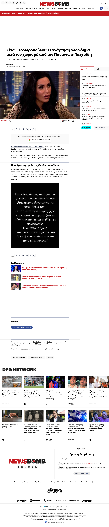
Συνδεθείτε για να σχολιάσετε (22, 327)
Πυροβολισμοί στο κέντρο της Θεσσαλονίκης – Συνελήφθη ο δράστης (94, 86)
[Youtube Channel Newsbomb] (20, 2)
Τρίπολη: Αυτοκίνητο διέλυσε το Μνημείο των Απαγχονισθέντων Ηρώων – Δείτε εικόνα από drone (94, 77)
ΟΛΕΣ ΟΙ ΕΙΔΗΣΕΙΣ (19, 8)
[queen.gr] (48, 500)
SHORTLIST (91, 8)
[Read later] (77, 121)
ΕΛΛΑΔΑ (28, 8)
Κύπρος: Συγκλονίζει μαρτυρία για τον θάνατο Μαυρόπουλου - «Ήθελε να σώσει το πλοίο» (10, 394)
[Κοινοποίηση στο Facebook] (16, 129)
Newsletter (24, 349)
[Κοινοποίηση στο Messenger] (23, 129)
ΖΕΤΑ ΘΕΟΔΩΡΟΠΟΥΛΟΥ (19, 357)
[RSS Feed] (24, 2)
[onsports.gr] (35, 500)
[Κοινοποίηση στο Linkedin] (30, 129)
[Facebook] (3, 2)
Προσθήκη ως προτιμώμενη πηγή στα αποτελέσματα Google (41, 140)
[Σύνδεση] (101, 8)
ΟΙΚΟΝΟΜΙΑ (42, 8)
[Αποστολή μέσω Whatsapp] (26, 129)
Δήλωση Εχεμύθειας (36, 482)
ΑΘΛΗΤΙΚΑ (61, 8)
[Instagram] (13, 2)
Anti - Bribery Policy (74, 482)
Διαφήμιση (92, 482)
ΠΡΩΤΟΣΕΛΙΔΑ (82, 8)
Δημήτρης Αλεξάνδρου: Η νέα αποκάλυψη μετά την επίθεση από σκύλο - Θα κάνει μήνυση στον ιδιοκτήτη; (76, 395)
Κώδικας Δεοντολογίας (49, 482)
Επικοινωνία (84, 482)
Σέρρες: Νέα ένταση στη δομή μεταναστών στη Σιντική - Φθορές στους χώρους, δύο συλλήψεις (93, 118)
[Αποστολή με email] (37, 129)
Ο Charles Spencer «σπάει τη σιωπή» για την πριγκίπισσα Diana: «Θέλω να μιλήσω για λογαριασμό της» (32, 429)
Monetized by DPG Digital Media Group (59, 506)
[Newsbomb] (27, 461)
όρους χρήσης (88, 463)
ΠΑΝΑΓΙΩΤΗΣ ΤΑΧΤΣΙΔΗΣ (36, 357)
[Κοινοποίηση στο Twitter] (19, 129)
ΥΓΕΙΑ (48, 8)
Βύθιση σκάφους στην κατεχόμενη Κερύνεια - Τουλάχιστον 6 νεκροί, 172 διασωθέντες (94, 94)
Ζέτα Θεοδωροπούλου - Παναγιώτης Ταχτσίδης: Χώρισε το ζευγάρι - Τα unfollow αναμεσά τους (44, 287)
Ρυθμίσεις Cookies (61, 482)
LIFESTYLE (68, 8)
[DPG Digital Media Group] (54, 491)
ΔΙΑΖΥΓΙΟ (50, 357)
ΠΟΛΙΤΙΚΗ (34, 8)
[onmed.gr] (87, 500)
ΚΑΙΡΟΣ (75, 8)
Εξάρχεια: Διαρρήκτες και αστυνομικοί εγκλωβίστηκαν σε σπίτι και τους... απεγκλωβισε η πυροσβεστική (76, 429)
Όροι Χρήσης (25, 482)
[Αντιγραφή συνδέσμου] (73, 121)
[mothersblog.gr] (74, 500)
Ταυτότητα (16, 482)
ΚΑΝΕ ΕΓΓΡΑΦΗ (80, 473)
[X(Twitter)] (6, 2)
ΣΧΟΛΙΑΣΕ (67, 120)
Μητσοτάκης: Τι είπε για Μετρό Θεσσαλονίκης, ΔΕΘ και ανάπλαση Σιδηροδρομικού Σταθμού (98, 394)
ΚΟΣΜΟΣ (54, 8)
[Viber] (10, 2)
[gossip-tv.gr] (22, 500)
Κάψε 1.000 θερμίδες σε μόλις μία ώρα (10, 426)
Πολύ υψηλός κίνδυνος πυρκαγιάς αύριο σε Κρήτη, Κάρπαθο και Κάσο (94, 109)
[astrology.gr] (61, 500)
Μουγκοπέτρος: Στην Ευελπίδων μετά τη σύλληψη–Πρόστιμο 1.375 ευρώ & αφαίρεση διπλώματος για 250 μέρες (54, 430)
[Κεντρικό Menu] (106, 8)
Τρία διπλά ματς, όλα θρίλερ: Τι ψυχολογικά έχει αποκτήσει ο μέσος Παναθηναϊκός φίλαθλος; (32, 394)
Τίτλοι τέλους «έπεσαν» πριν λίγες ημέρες (27, 147)
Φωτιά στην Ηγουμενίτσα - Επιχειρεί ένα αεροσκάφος (38, 13)
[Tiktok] (17, 2)
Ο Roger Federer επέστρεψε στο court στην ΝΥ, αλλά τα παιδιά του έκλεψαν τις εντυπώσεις (54, 395)
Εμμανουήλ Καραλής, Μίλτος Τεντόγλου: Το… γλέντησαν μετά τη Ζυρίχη (97, 428)
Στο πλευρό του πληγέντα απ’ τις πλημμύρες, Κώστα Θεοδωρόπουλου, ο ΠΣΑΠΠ (41, 278)
